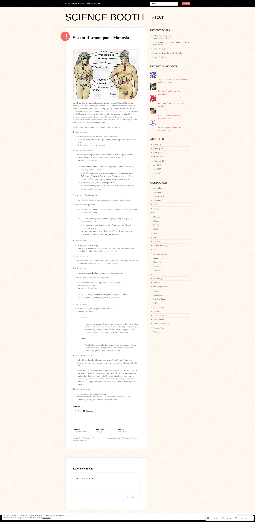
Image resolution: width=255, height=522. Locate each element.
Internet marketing (160, 245)
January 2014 (158, 152)
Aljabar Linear (158, 196)
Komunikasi (157, 262)
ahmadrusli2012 (124, 431)
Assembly (157, 200)
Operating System (160, 286)
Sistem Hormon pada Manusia (101, 37)
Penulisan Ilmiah (159, 299)
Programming (158, 307)
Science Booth (104, 17)
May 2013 (157, 173)
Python (156, 311)
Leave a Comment (80, 431)
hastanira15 (162, 115)
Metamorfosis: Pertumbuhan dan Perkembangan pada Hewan (171, 43)
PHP (155, 303)
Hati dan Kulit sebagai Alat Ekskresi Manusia (84, 439)
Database (156, 217)
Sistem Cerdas (158, 315)
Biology (99, 431)
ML (154, 274)
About (157, 17)
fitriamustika (162, 91)
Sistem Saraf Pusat (160, 57)
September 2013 (159, 161)
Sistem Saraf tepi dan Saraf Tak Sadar (167, 53)
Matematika (157, 270)
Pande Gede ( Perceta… (167, 79)
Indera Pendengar (160, 48)
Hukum (156, 237)
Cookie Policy (46, 518)
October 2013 (158, 156)
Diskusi (156, 221)
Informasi (157, 241)
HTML (156, 233)
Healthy (156, 229)
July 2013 (157, 165)
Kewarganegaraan (160, 254)
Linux (155, 266)
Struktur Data (158, 319)
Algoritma (157, 192)
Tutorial (156, 332)
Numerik (156, 282)
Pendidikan (157, 295)
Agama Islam (158, 188)
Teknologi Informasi (161, 323)
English (156, 225)
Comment (130, 497)
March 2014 (157, 144)
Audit (155, 204)
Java (155, 249)
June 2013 (157, 169)
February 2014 (158, 148)
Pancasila (156, 291)
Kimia (155, 258)
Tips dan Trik (158, 328)
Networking (157, 278)
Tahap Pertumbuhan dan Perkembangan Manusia (162, 36)
